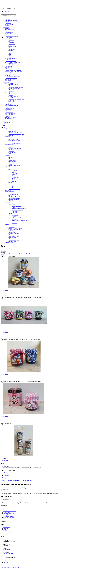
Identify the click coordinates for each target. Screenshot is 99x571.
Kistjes (7, 116)
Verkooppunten (7, 518)
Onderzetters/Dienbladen (12, 20)
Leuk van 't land (8, 72)
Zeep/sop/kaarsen (10, 118)
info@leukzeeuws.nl (8, 553)
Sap (10, 53)
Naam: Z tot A (16, 253)
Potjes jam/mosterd (5, 296)
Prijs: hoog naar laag (33, 253)
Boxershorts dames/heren (12, 36)
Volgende (6, 475)
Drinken (9, 51)
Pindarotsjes (12, 49)
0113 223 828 (6, 549)
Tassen (7, 34)
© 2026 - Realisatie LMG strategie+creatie (10, 567)
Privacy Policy (6, 515)
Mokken (8, 19)
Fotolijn (6, 82)
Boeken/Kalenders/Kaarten (12, 105)
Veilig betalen (6, 512)
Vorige (5, 472)
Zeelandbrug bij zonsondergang (16, 99)
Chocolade (11, 42)
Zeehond (11, 97)
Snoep (10, 45)
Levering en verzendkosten (9, 511)
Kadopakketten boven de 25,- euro (14, 71)
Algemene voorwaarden (8, 513)
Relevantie (3, 253)
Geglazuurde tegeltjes (11, 117)
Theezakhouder (9, 24)
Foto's (8, 92)
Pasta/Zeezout (12, 46)
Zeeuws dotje (9, 104)
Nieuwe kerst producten (13, 62)
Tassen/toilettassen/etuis (11, 106)
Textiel (6, 27)
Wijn (10, 55)
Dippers (11, 50)
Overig (6, 102)
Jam (10, 41)
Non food (11, 89)
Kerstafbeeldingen (13, 65)
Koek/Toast (12, 44)
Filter (2, 255)
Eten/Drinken (7, 37)
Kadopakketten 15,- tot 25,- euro (13, 70)
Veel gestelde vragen (8, 516)
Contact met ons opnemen (9, 517)
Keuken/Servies (8, 17)
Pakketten (8, 80)
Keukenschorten (10, 29)
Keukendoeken (9, 32)
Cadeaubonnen (9, 112)
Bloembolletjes (9, 114)
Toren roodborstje (5, 466)
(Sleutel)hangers (10, 108)
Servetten (8, 23)
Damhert (11, 95)
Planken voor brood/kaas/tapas (13, 21)
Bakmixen (11, 40)
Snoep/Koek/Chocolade (11, 78)
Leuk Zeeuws (6, 527)
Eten (8, 38)
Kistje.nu (5, 528)
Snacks (11, 48)
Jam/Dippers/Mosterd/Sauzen (13, 76)
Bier (10, 54)
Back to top (4, 477)
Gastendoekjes (9, 30)
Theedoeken (9, 33)
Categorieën (10, 83)
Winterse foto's (12, 63)
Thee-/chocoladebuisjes (11, 58)
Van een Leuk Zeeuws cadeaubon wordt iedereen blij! (16, 480)
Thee (10, 57)
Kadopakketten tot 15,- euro (12, 68)
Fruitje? (5, 529)
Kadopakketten (8, 66)
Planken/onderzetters (11, 79)
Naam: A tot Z (9, 253)
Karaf (7, 25)
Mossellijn (11, 101)
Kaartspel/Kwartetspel (11, 113)
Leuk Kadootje (6, 531)
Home (4, 127)
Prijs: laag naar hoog (24, 253)
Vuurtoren (11, 100)
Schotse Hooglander (14, 96)
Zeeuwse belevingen (11, 110)
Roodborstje (12, 93)
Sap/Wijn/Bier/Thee (10, 74)
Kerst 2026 (7, 59)
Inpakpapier (9, 109)
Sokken (8, 28)
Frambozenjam (4, 421)
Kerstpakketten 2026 (11, 61)
